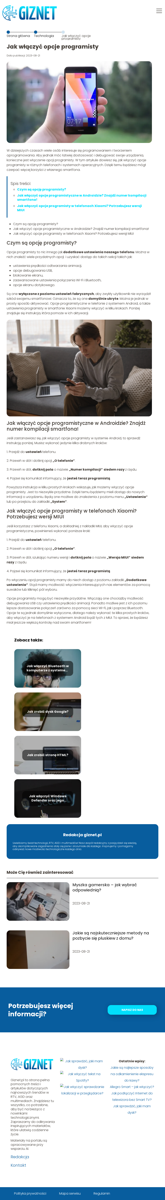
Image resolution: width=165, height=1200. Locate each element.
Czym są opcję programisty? (41, 189)
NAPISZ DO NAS (132, 1010)
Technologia (44, 36)
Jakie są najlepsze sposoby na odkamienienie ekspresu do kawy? (132, 1074)
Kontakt (18, 1165)
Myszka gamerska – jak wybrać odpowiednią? (104, 887)
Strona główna (18, 36)
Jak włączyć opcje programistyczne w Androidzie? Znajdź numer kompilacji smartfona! (81, 197)
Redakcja (20, 1156)
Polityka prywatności (30, 1193)
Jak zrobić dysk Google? (47, 712)
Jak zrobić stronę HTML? (47, 755)
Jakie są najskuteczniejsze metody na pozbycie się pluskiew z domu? (110, 935)
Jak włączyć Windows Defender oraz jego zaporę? (47, 798)
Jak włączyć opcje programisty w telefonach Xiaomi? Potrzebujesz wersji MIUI (79, 208)
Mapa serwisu (70, 1193)
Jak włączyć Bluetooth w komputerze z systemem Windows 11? (48, 668)
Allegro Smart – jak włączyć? (132, 1087)
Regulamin (102, 1193)
